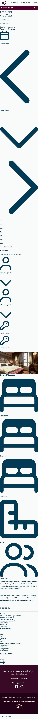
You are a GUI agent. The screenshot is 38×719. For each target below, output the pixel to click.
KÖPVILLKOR (12, 697)
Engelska (23, 678)
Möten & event (8, 671)
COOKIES (4, 697)
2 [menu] (34, 8)
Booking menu (8, 8)
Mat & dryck (25, 3)
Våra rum (14, 3)
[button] (19, 77)
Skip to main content (7, 27)
